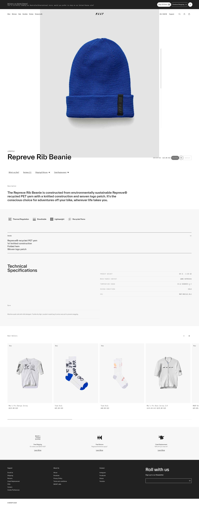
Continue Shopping (178, 4)
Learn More (37, 450)
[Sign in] (184, 14)
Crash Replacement (60, 172)
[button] (30, 490)
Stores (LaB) (38, 14)
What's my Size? (14, 172)
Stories (31, 14)
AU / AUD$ (163, 14)
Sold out (187, 158)
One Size (175, 158)
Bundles (25, 14)
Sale (19, 14)
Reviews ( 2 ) (27, 172)
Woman (14, 14)
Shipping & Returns (41, 172)
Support (171, 14)
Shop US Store (162, 4)
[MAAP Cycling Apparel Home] (99, 14)
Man (8, 14)
